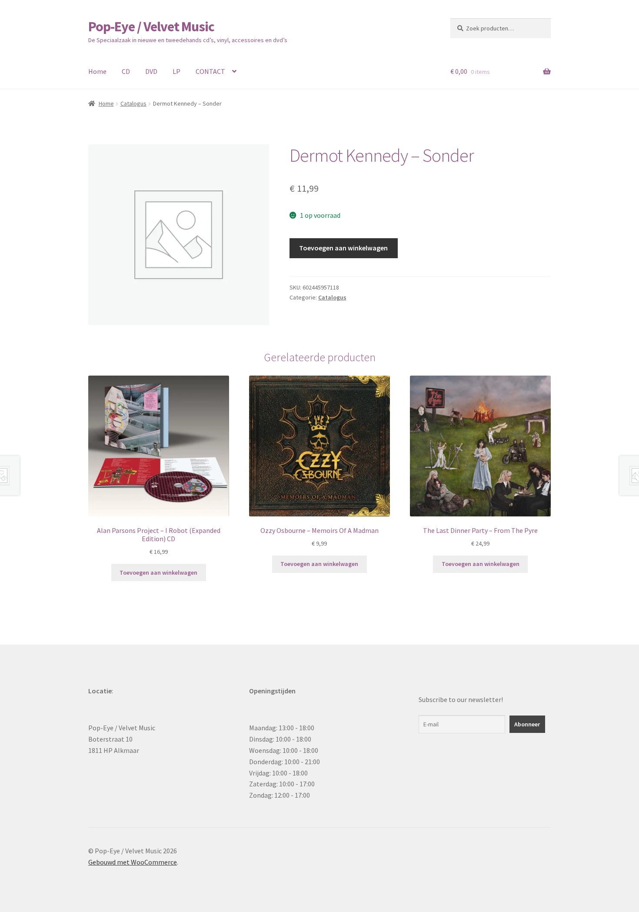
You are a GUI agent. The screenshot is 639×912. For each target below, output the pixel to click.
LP (176, 71)
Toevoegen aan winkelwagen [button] (158, 572)
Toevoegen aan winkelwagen (343, 247)
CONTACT (210, 71)
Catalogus (133, 103)
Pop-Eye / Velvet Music (151, 26)
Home (97, 71)
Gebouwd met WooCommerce (132, 862)
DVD (151, 71)
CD (126, 71)
